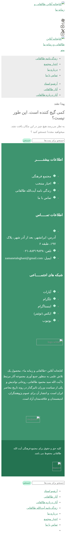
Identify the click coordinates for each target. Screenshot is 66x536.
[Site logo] (49, 9)
